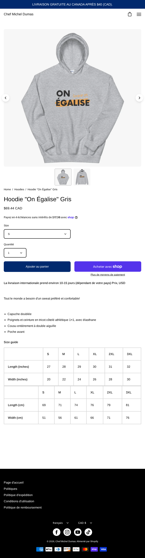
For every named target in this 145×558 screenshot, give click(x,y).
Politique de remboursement (23, 507)
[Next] (139, 98)
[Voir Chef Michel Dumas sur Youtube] (78, 532)
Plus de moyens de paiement (108, 274)
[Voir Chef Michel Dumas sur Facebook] (56, 532)
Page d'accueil (14, 482)
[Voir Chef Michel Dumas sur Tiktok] (88, 532)
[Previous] (5, 98)
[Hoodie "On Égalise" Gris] (63, 177)
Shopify (94, 541)
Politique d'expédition (18, 495)
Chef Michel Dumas (18, 14)
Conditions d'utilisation (19, 501)
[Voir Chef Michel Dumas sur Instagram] (67, 532)
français (58, 522)
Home (7, 189)
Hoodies (19, 189)
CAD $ (82, 522)
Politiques (10, 488)
